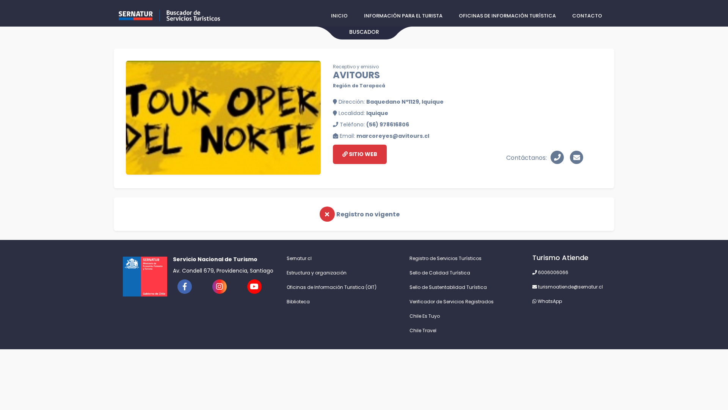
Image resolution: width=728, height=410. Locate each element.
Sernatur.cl (299, 258)
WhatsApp (549, 301)
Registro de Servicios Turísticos (446, 258)
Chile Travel (423, 330)
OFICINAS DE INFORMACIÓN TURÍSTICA (507, 15)
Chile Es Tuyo (425, 316)
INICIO (339, 15)
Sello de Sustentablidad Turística (448, 287)
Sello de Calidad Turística (440, 273)
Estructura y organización (317, 273)
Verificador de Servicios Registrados (452, 301)
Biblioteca (298, 301)
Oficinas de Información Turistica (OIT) (332, 287)
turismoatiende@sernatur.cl (570, 287)
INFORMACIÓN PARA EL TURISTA (403, 15)
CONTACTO (587, 15)
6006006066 (552, 272)
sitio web (362, 154)
